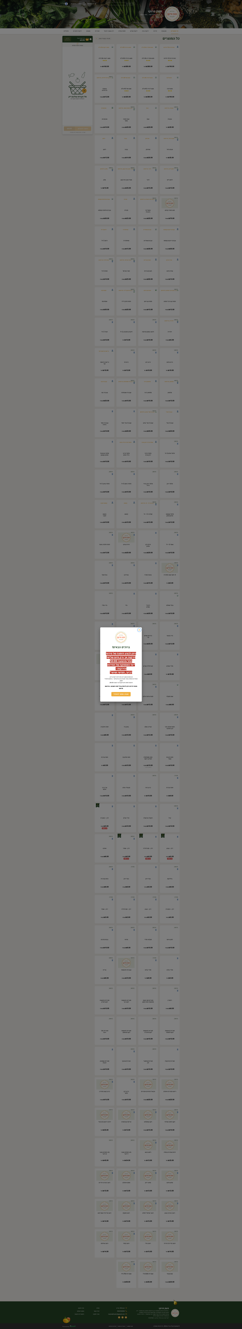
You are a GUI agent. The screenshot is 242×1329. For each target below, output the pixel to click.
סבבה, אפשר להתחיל (121, 694)
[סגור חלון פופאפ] (139, 630)
